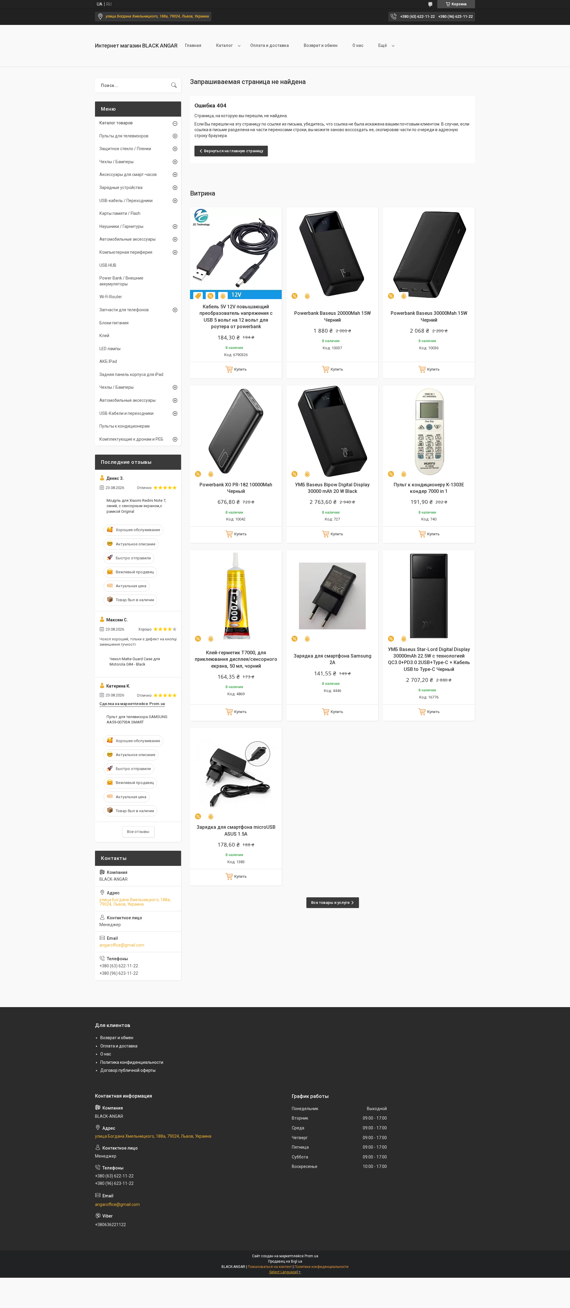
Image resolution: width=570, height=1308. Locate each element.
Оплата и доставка (269, 45)
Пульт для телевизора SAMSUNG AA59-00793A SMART (137, 719)
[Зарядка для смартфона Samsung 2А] (332, 596)
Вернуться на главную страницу (233, 151)
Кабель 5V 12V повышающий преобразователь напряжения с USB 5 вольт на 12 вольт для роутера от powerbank (236, 316)
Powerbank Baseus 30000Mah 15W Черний (429, 316)
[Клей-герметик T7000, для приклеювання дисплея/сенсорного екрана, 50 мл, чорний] (236, 596)
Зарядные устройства (120, 187)
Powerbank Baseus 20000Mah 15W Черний (332, 316)
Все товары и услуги (330, 902)
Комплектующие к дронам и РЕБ (131, 439)
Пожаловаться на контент (270, 1267)
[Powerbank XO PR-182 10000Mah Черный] (236, 431)
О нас (357, 45)
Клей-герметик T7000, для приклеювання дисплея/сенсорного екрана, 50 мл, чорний (236, 659)
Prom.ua (311, 1256)
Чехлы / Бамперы (116, 161)
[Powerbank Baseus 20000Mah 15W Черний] (332, 253)
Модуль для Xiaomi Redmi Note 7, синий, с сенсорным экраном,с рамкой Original (136, 505)
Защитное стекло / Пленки (125, 148)
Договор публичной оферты (128, 1070)
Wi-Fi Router (110, 296)
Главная (193, 45)
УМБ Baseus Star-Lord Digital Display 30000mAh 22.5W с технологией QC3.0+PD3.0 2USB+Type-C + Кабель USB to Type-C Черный (429, 659)
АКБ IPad (108, 361)
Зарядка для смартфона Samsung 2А (332, 659)
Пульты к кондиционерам (124, 426)
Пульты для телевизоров (123, 136)
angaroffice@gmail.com (121, 945)
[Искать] (174, 85)
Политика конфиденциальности (131, 1062)
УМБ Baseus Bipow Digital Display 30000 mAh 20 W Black (332, 488)
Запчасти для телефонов (124, 309)
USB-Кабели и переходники (126, 413)
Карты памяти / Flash (119, 213)
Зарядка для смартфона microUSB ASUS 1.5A (236, 830)
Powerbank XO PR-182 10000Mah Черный (236, 488)
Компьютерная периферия (125, 252)
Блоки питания (114, 322)
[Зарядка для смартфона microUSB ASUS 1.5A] (236, 774)
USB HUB (107, 265)
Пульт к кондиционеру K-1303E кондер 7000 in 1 (429, 488)
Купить (240, 369)
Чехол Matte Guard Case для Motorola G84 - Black (135, 661)
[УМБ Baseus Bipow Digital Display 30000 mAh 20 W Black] (332, 431)
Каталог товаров (116, 122)
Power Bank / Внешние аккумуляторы (121, 281)
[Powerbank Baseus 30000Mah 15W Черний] (429, 253)
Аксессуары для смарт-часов (128, 174)
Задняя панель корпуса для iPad (131, 374)
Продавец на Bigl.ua (285, 1261)
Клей (104, 335)
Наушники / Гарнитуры (121, 226)
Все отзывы (138, 831)
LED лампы (110, 348)
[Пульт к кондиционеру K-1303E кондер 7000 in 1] (429, 431)
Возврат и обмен (321, 45)
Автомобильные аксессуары (127, 239)
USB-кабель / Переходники (126, 200)
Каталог (224, 45)
